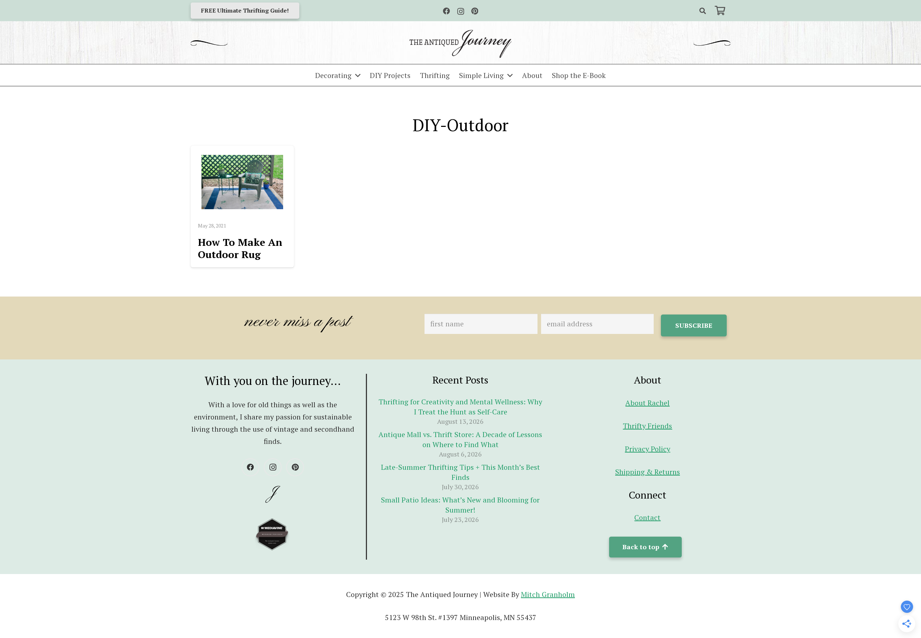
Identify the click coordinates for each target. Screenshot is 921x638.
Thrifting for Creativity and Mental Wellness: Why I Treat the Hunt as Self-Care (460, 407)
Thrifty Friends (647, 426)
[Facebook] (446, 11)
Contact (647, 517)
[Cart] (720, 10)
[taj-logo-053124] (460, 44)
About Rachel (647, 403)
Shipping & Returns (647, 472)
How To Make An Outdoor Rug (240, 248)
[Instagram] (460, 11)
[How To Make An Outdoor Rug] (242, 182)
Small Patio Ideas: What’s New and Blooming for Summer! (460, 505)
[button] (702, 11)
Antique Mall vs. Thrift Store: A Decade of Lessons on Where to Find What (460, 439)
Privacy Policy (647, 449)
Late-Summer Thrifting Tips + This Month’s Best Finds (460, 472)
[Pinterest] (474, 11)
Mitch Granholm (548, 594)
